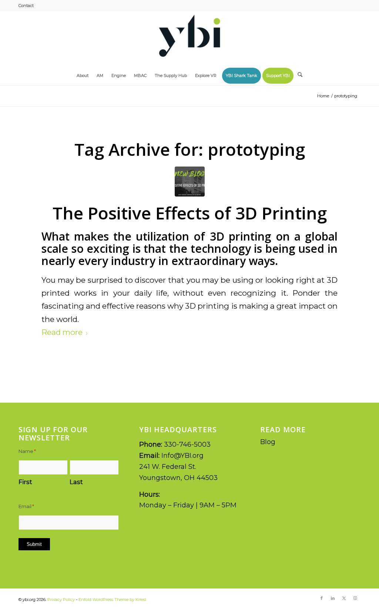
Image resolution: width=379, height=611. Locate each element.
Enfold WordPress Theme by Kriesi (112, 599)
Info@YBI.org (182, 455)
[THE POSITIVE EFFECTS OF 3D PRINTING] (190, 182)
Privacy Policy (61, 599)
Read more (62, 332)
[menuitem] (26, 5)
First (25, 482)
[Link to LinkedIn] (332, 598)
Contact (26, 5)
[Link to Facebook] (321, 598)
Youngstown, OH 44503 (178, 478)
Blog (267, 442)
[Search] (300, 72)
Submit (34, 544)
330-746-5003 (187, 444)
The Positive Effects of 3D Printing (190, 212)
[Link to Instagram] (354, 598)
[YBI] (189, 38)
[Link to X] (343, 598)
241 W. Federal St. (167, 467)
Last (76, 482)
